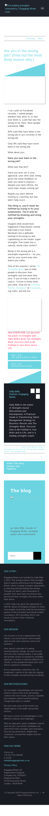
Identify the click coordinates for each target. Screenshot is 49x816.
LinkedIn (35, 285)
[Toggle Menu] (42, 8)
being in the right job (29, 447)
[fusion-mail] (38, 396)
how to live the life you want (26, 449)
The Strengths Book (18, 451)
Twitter (11, 288)
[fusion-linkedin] (38, 391)
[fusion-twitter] (33, 391)
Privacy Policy (10, 765)
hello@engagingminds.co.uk (17, 760)
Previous (30, 38)
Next (40, 38)
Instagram (21, 288)
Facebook (35, 288)
